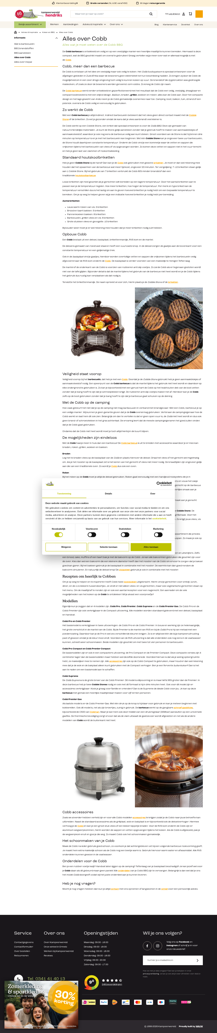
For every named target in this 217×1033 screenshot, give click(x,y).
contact (115, 889)
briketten (158, 163)
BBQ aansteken (22, 53)
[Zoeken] (149, 14)
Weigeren (66, 547)
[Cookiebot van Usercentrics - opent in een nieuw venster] (159, 484)
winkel (164, 889)
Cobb (68, 60)
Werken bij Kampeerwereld (59, 951)
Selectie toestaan (108, 547)
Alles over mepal (23, 62)
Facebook (184, 942)
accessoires (116, 661)
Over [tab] (152, 493)
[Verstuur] (199, 960)
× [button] (75, 983)
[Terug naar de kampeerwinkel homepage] (15, 32)
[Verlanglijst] (190, 14)
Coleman (94, 712)
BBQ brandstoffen (24, 48)
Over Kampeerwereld (55, 942)
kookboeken (130, 582)
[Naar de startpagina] (38, 14)
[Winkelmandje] (199, 14)
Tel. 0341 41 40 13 (46, 979)
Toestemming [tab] (64, 493)
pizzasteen (125, 570)
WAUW (199, 1026)
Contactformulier (23, 947)
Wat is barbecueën (24, 44)
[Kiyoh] (103, 982)
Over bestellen (22, 951)
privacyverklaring (151, 974)
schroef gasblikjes (183, 708)
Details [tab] (108, 493)
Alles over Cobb (22, 57)
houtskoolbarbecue (85, 176)
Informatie (19, 38)
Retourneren (21, 956)
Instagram (172, 946)
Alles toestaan (151, 547)
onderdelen (124, 871)
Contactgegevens (24, 942)
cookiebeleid (159, 518)
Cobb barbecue (74, 91)
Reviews (48, 956)
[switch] (92, 534)
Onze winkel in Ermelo (55, 947)
